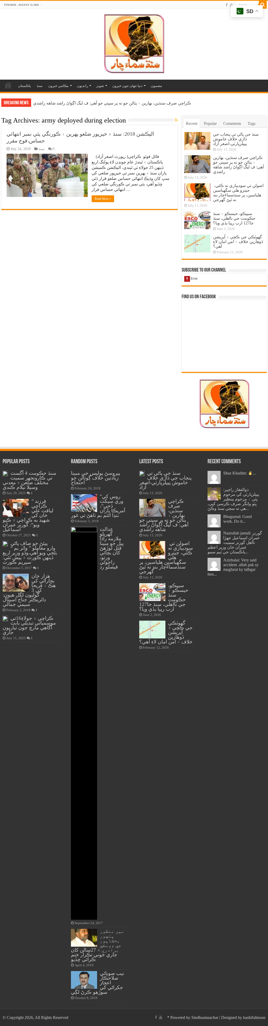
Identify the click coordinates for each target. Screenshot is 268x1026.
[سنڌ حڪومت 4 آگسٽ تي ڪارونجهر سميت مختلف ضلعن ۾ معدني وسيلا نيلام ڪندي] (5, 473)
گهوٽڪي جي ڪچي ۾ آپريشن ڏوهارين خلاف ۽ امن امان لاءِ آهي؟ (238, 242)
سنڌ (39, 86)
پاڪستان (24, 86)
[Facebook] (226, 5)
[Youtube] (231, 5)
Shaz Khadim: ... (239, 473)
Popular (210, 123)
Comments (232, 123)
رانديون (82, 86)
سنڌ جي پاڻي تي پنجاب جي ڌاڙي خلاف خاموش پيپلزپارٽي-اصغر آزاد (236, 139)
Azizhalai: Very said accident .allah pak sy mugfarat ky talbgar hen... (233, 567)
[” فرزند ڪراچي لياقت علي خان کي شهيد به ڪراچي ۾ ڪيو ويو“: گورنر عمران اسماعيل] (16, 508)
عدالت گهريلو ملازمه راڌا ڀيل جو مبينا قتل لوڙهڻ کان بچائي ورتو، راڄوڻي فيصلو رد (112, 548)
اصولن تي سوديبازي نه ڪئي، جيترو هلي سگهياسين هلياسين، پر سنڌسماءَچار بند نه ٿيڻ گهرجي (114, 103)
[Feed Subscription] (176, 120)
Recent (191, 123)
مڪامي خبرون (58, 86)
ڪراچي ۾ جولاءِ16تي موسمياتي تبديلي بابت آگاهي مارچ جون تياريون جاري (29, 625)
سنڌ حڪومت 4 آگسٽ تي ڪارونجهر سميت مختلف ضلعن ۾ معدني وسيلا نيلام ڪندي (29, 480)
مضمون (156, 86)
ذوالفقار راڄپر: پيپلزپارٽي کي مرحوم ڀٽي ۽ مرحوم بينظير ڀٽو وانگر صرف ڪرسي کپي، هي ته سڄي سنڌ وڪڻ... (233, 499)
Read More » (103, 199)
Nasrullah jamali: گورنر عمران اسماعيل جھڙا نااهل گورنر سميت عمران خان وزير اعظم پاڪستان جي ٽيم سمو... (235, 542)
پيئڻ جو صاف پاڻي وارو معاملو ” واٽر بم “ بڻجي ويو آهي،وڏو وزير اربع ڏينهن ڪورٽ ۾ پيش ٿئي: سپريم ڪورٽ (30, 552)
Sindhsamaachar (204, 1017)
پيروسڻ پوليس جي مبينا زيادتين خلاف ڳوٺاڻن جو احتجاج (95, 477)
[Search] (263, 5)
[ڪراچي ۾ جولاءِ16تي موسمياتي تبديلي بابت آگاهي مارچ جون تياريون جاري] (5, 618)
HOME (8, 85)
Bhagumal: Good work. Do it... (237, 518)
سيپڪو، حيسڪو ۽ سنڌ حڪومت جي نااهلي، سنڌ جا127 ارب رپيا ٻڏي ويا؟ (234, 218)
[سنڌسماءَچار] (134, 43)
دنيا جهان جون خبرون (127, 86)
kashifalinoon (254, 1017)
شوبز (100, 86)
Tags (251, 123)
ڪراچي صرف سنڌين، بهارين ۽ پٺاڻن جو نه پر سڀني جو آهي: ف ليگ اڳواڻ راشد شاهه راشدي (238, 164)
